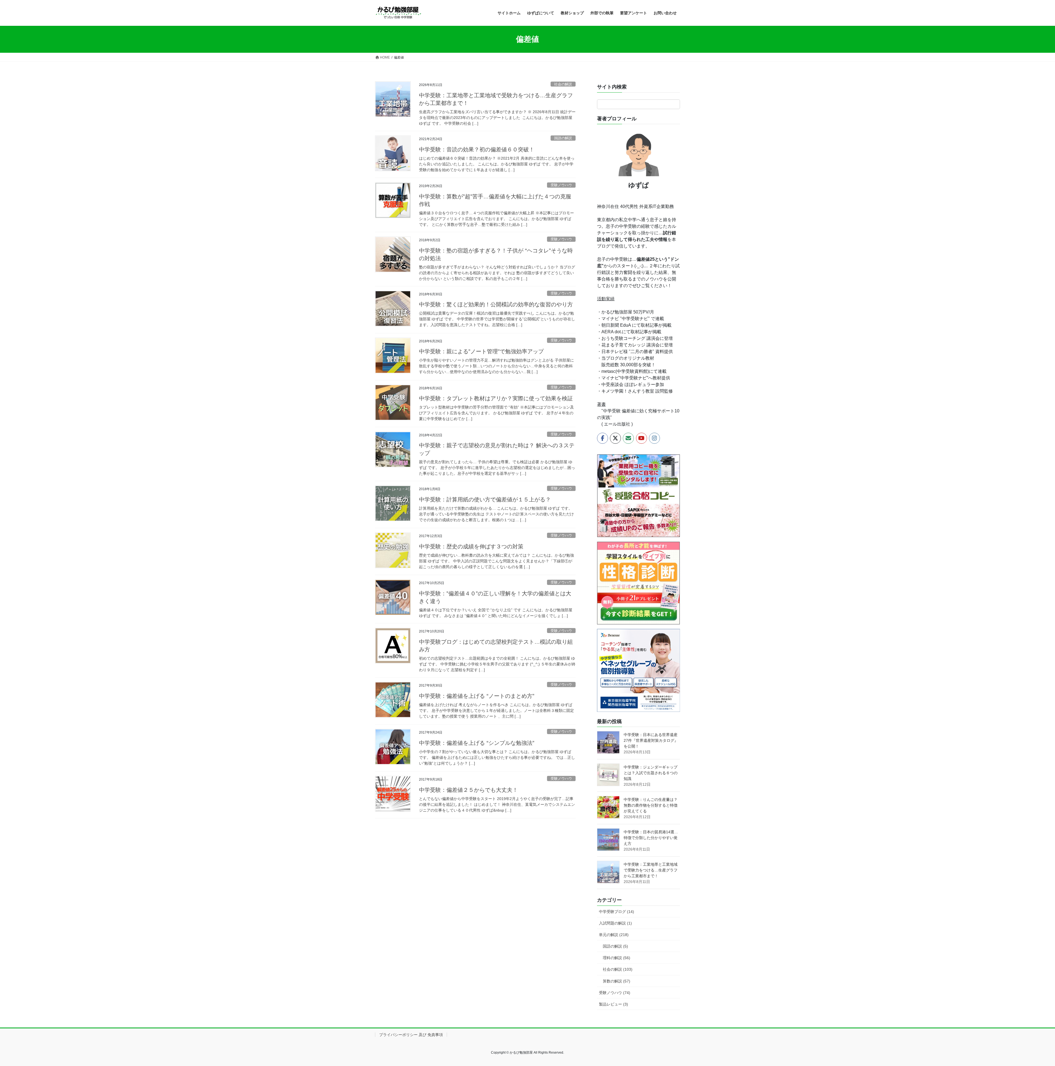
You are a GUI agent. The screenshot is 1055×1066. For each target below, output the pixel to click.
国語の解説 (563, 138)
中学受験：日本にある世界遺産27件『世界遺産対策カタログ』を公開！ (651, 740)
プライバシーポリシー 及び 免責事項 (411, 1034)
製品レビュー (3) (613, 1004)
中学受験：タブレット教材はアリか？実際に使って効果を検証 (496, 398)
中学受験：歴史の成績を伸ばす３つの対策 (471, 546)
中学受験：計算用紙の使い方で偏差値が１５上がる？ (485, 499)
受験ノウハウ (561, 185)
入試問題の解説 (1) (615, 923)
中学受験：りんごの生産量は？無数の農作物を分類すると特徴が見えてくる (651, 805)
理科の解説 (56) (616, 958)
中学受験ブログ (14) (616, 911)
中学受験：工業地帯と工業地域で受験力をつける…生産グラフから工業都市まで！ (651, 870)
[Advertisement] (475, 872)
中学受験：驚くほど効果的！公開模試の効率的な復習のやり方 (496, 304)
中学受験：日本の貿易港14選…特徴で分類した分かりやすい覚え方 (651, 838)
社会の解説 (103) (617, 969)
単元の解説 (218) (614, 934)
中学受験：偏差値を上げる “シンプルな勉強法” (476, 743)
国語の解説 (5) (615, 946)
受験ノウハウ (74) (614, 992)
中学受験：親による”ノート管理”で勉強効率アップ (481, 351)
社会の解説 (563, 84)
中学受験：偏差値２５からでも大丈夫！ (468, 790)
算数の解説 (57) (616, 981)
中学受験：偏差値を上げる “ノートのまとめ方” (476, 696)
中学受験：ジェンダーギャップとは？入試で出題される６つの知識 (651, 773)
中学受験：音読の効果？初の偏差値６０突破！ (476, 149)
